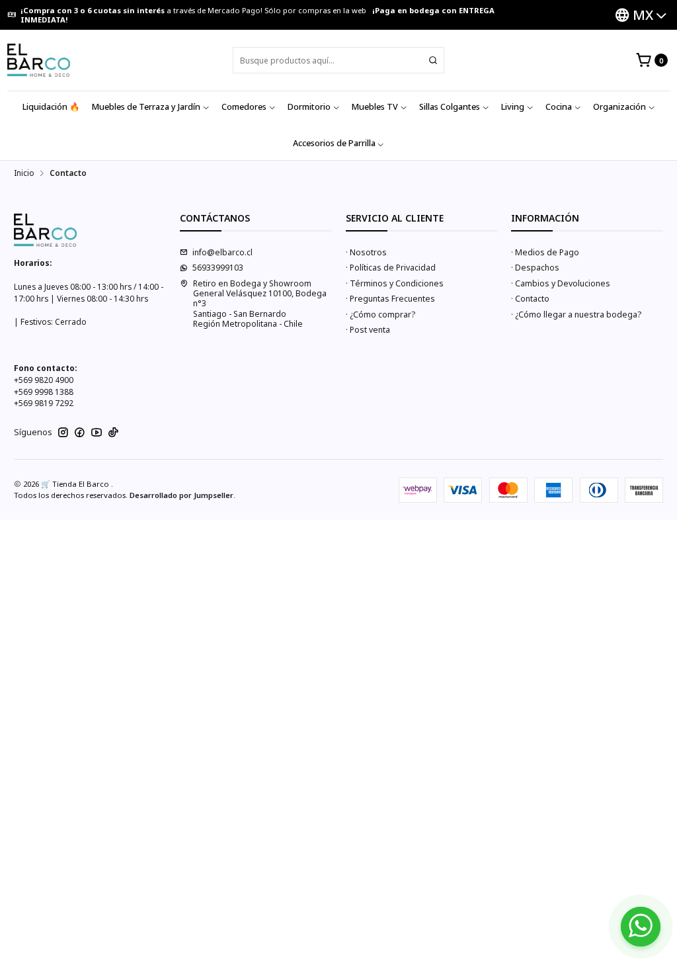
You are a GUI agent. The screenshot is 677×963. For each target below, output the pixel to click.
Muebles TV (375, 106)
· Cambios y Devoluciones (560, 283)
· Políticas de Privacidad (391, 267)
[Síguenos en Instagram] (63, 433)
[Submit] (433, 60)
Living (512, 106)
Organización (619, 106)
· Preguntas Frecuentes (390, 298)
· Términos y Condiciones (395, 283)
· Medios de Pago (545, 252)
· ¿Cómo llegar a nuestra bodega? (576, 314)
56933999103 (217, 267)
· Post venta (368, 329)
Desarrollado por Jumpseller (181, 495)
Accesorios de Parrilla (334, 143)
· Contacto (530, 298)
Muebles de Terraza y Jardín (146, 106)
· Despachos (535, 267)
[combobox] (338, 60)
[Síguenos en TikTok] (113, 433)
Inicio (24, 173)
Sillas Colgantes (449, 106)
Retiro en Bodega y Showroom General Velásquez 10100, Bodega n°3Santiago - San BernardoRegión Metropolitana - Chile (260, 303)
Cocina (558, 106)
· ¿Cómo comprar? (380, 314)
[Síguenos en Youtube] (96, 433)
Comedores (243, 106)
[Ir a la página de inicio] (38, 60)
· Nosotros (366, 252)
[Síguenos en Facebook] (79, 433)
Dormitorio (309, 106)
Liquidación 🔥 (51, 106)
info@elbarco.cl (222, 252)
